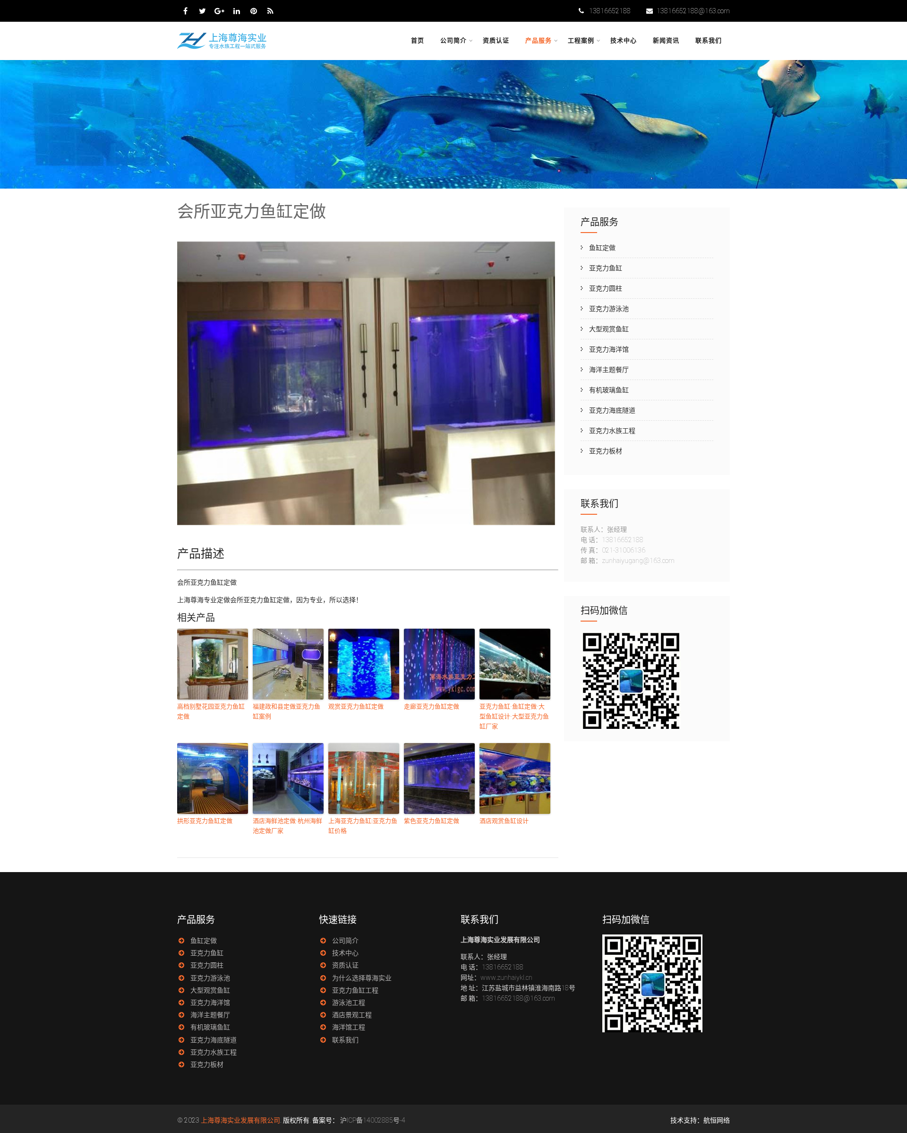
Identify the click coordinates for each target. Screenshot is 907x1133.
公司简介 (453, 40)
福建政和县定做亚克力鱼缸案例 (286, 711)
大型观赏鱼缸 (609, 329)
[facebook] (185, 11)
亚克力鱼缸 (605, 268)
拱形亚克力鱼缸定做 (204, 820)
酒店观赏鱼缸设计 (504, 820)
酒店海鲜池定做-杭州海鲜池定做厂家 (287, 825)
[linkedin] (236, 11)
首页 (417, 40)
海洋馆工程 (348, 1027)
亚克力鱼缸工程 (355, 990)
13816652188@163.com (693, 11)
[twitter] (202, 11)
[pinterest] (253, 11)
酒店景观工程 (352, 1015)
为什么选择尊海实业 (362, 978)
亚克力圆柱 (605, 288)
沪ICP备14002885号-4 (372, 1120)
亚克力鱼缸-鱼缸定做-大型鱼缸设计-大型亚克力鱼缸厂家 (514, 716)
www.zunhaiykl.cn (506, 977)
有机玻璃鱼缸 (609, 390)
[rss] (270, 11)
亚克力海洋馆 (609, 349)
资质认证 (496, 40)
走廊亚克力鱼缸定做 (431, 706)
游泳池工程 (348, 1002)
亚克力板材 (605, 451)
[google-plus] (219, 11)
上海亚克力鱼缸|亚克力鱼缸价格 (362, 825)
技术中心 (623, 40)
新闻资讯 (666, 40)
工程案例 (581, 40)
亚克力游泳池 (609, 308)
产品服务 (538, 40)
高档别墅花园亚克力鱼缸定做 (211, 711)
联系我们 (708, 40)
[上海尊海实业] (222, 48)
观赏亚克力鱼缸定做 (356, 706)
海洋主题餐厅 (609, 369)
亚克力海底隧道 (612, 410)
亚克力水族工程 (612, 430)
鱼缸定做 (602, 247)
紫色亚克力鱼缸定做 (431, 820)
